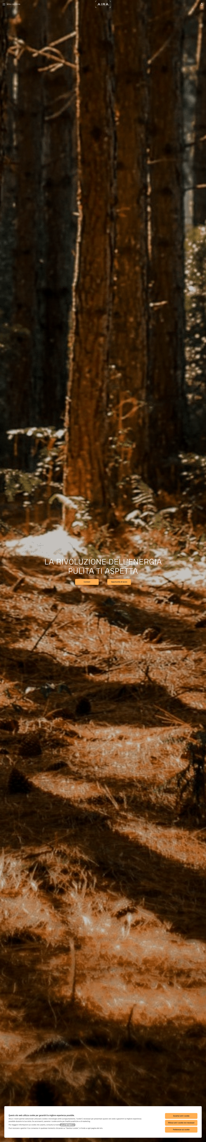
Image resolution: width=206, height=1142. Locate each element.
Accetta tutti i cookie (181, 1116)
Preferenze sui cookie (181, 1130)
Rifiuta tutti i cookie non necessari (181, 1123)
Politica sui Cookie (68, 1125)
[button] (202, 4)
